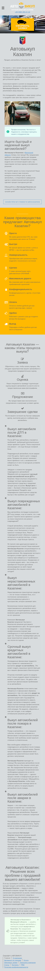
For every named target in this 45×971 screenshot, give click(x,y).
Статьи (6, 965)
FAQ (22, 965)
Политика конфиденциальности (16, 967)
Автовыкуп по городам (12, 960)
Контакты (15, 965)
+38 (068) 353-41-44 (22, 12)
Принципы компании (28, 962)
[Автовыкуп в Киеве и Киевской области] (22, 6)
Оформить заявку (22, 27)
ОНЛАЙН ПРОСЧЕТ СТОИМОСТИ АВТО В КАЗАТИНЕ (22, 202)
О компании (17, 958)
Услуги (26, 960)
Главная (7, 958)
